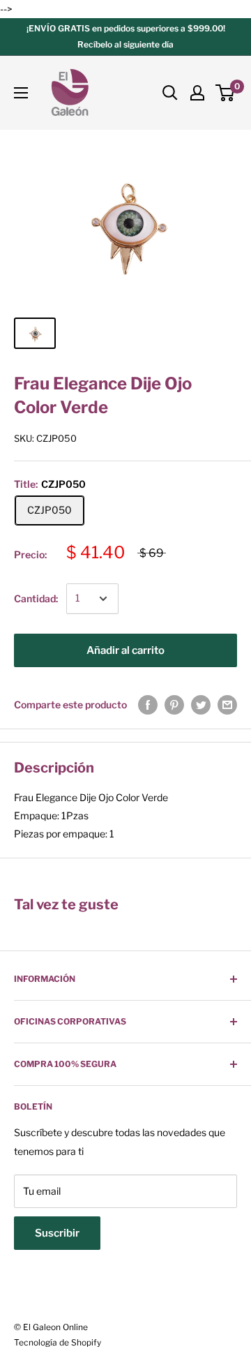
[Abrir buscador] (170, 92)
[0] (225, 92)
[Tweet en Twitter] (201, 705)
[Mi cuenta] (197, 92)
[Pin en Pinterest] (174, 705)
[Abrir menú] (21, 92)
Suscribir (57, 1233)
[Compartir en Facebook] (148, 705)
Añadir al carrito (125, 650)
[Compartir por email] (227, 705)
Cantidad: (36, 598)
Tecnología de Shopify (57, 1342)
